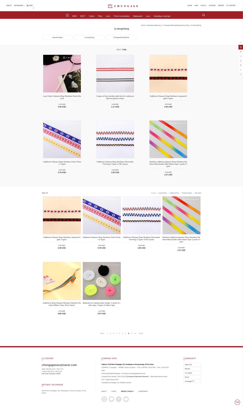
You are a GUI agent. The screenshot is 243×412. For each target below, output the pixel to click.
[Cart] (241, 55)
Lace (148, 16)
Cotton (91, 16)
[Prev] (102, 333)
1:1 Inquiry (188, 373)
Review (187, 369)
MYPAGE (212, 5)
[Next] (141, 333)
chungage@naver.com (137, 373)
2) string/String (196, 25)
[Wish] (241, 64)
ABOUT (9, 5)
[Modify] (241, 59)
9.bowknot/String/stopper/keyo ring (176, 25)
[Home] (241, 50)
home (143, 25)
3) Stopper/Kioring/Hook (121, 37)
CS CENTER (231, 5)
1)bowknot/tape (57, 37)
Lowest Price (162, 193)
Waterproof (137, 16)
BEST (82, 16)
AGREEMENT (143, 391)
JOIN (196, 5)
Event (187, 377)
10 (135, 333)
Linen (108, 16)
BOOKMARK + (19, 5)
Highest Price (174, 193)
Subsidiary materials (162, 16)
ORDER (221, 5)
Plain (100, 16)
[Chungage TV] (241, 68)
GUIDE (113, 391)
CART (202, 5)
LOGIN (189, 5)
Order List (188, 365)
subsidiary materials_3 (155, 25)
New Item (198, 193)
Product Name (187, 193)
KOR (31, 5)
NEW (74, 16)
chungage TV (189, 381)
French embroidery (122, 16)
